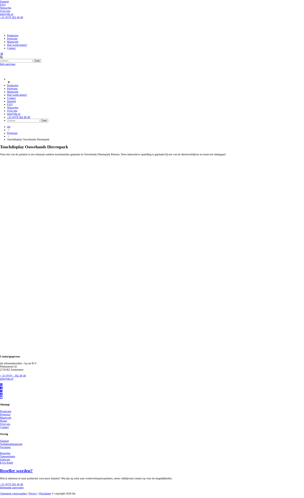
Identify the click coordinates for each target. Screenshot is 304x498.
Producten (12, 35)
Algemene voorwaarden (13, 493)
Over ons (5, 10)
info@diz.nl (6, 14)
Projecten (12, 38)
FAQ (3, 4)
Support (4, 1)
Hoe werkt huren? (17, 44)
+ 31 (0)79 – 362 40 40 (13, 375)
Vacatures (5, 447)
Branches (5, 453)
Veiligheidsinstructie (11, 444)
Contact (11, 48)
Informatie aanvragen (12, 487)
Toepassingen (7, 456)
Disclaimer (45, 493)
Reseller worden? (16, 470)
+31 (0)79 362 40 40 (11, 17)
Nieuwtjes (5, 7)
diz (8, 126)
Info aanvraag (7, 64)
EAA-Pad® (6, 462)
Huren (3, 420)
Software (5, 459)
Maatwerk (12, 41)
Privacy (33, 493)
